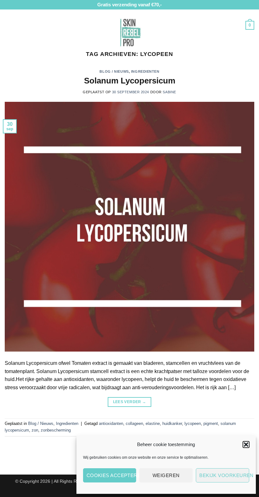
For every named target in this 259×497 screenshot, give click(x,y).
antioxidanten (111, 423)
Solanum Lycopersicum (129, 80)
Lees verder (129, 402)
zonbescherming (56, 430)
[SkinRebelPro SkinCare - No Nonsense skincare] (129, 31)
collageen (134, 423)
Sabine (169, 92)
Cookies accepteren (111, 475)
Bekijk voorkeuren (224, 475)
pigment (210, 423)
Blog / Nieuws (114, 71)
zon (35, 430)
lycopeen (192, 423)
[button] (246, 444)
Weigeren (166, 475)
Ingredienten (145, 71)
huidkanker (172, 423)
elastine (153, 423)
